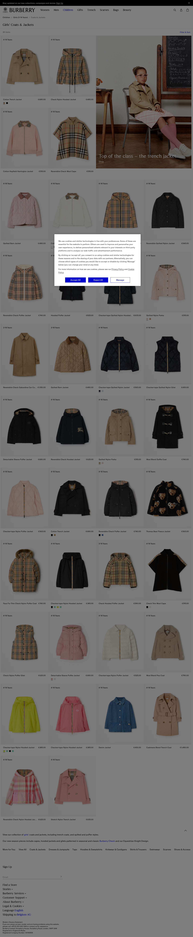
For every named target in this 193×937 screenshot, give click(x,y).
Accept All (75, 280)
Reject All (98, 280)
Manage (120, 280)
